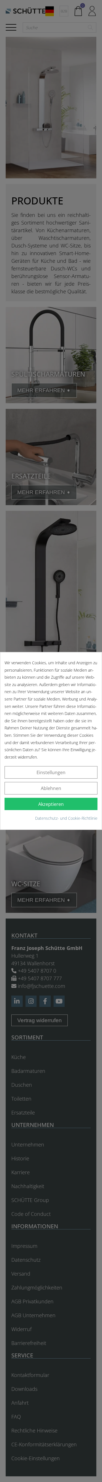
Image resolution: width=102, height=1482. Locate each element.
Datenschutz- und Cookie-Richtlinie (66, 818)
